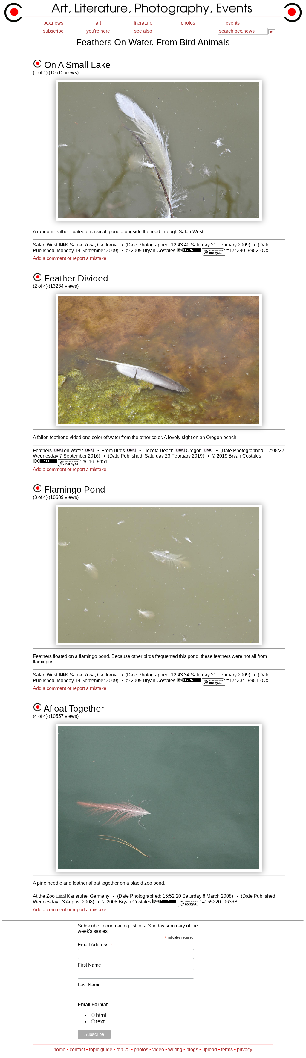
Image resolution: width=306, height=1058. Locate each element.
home (59, 1049)
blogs (192, 1049)
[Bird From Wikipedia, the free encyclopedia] (131, 450)
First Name (89, 965)
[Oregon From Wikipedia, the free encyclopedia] (208, 450)
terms (227, 1049)
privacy (244, 1049)
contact (77, 1049)
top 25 (123, 1049)
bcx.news (53, 22)
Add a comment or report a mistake (69, 258)
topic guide (100, 1049)
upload (209, 1049)
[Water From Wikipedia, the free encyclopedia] (89, 450)
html (101, 1015)
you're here (98, 31)
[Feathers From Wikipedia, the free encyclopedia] (58, 450)
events (233, 22)
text (100, 1021)
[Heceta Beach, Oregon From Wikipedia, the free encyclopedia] (180, 450)
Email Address (95, 944)
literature (143, 22)
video (158, 1049)
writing (175, 1049)
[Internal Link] (63, 244)
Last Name (89, 984)
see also (143, 31)
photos (188, 22)
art (98, 22)
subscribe (53, 31)
